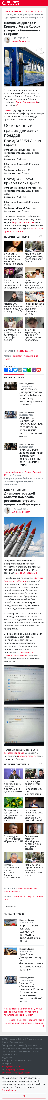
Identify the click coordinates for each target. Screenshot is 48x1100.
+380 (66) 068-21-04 (11, 1066)
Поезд (7, 359)
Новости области (33, 11)
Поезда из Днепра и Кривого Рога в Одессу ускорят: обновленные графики (24, 1021)
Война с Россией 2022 (26, 888)
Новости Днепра (12, 11)
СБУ (25, 896)
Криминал (17, 896)
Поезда (7, 110)
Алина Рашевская (21, 41)
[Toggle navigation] (42, 2)
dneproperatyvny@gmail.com (16, 1072)
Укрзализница (31, 355)
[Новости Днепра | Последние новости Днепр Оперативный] (10, 3)
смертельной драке (14, 752)
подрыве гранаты (27, 756)
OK (24, 1096)
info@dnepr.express (14, 1069)
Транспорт (17, 355)
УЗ (17, 105)
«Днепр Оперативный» (26, 102)
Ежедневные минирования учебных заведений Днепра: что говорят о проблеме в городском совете (23, 1011)
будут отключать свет (23, 222)
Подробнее (7, 1090)
